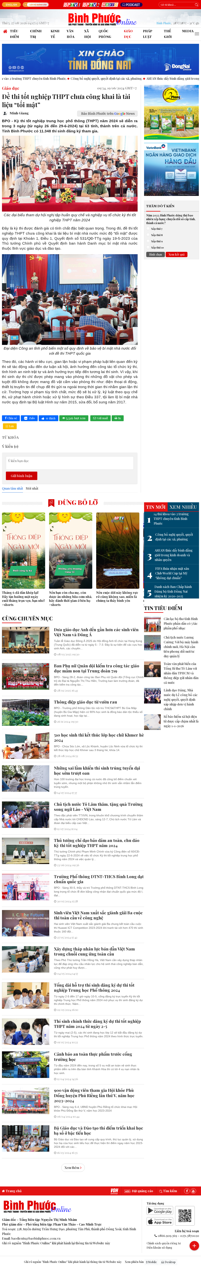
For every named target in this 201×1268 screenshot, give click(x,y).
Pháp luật (147, 34)
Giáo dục (128, 34)
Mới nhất (32, 488)
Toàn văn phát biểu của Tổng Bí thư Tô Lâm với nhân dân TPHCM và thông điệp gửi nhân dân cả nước (181, 673)
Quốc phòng (105, 34)
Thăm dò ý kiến (160, 206)
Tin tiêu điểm (163, 608)
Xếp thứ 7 (156, 228)
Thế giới (168, 34)
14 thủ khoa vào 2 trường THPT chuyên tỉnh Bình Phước (168, 518)
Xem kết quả (177, 254)
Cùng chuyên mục (27, 618)
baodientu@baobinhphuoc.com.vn (35, 1238)
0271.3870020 (189, 1236)
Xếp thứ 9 (157, 241)
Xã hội (87, 34)
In (119, 418)
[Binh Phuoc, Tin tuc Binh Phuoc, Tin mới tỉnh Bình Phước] (103, 19)
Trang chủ (13, 1191)
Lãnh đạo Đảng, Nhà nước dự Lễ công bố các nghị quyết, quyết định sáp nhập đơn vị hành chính (180, 699)
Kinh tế (55, 34)
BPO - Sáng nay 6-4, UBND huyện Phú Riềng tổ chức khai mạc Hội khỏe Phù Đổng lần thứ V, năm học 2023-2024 (95, 1108)
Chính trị (36, 34)
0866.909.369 (167, 1236)
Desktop (169, 1262)
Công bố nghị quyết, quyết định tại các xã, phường (170, 537)
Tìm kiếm (169, 1191)
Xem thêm (72, 1168)
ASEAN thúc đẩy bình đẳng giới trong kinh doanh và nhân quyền (170, 555)
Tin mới (155, 507)
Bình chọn (155, 254)
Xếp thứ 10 (157, 247)
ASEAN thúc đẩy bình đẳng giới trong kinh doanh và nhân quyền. (146, 78)
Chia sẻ (12, 418)
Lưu (11, 426)
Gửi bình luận (21, 475)
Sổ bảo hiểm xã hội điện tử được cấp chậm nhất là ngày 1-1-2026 (181, 721)
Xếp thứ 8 (157, 235)
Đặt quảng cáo (142, 1191)
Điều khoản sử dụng (159, 1247)
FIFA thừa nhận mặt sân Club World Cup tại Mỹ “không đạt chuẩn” (168, 573)
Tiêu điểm (14, 34)
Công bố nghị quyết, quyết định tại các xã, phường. (60, 78)
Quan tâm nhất (12, 488)
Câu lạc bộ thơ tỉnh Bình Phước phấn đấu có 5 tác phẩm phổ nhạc (181, 623)
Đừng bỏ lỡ (77, 502)
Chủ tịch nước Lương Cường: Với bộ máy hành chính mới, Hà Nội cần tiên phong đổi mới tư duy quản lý (181, 646)
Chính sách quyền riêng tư (164, 1243)
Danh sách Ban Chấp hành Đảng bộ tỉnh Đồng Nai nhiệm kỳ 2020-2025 (169, 591)
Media (188, 31)
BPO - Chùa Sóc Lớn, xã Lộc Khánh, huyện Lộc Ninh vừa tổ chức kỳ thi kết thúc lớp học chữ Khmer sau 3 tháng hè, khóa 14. (98, 748)
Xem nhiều (183, 507)
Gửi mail (102, 418)
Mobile (152, 1262)
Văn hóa (70, 34)
